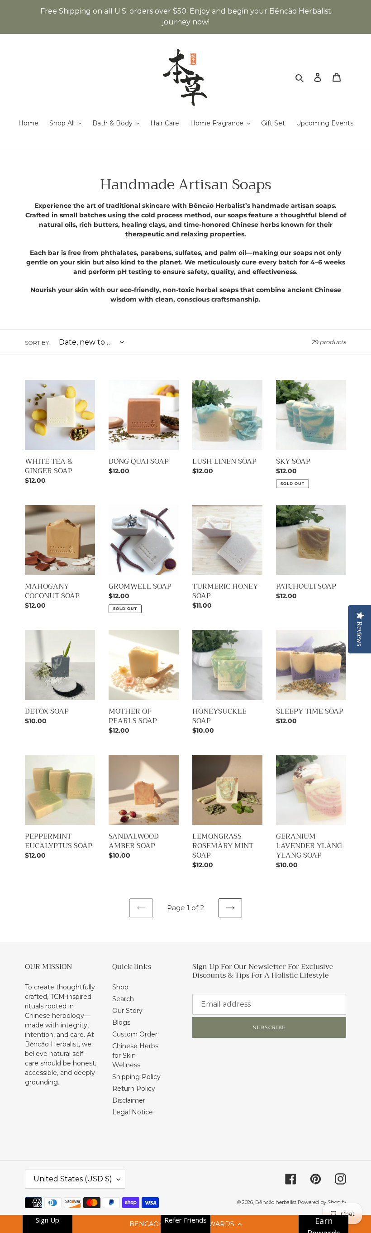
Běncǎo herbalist (276, 1202)
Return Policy (133, 1088)
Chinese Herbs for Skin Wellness (135, 1055)
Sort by (37, 342)
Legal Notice (132, 1112)
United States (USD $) (72, 1179)
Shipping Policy (136, 1077)
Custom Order (134, 1034)
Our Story (127, 1011)
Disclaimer (128, 1100)
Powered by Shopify (322, 1202)
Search (123, 999)
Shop (120, 987)
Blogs (121, 1022)
